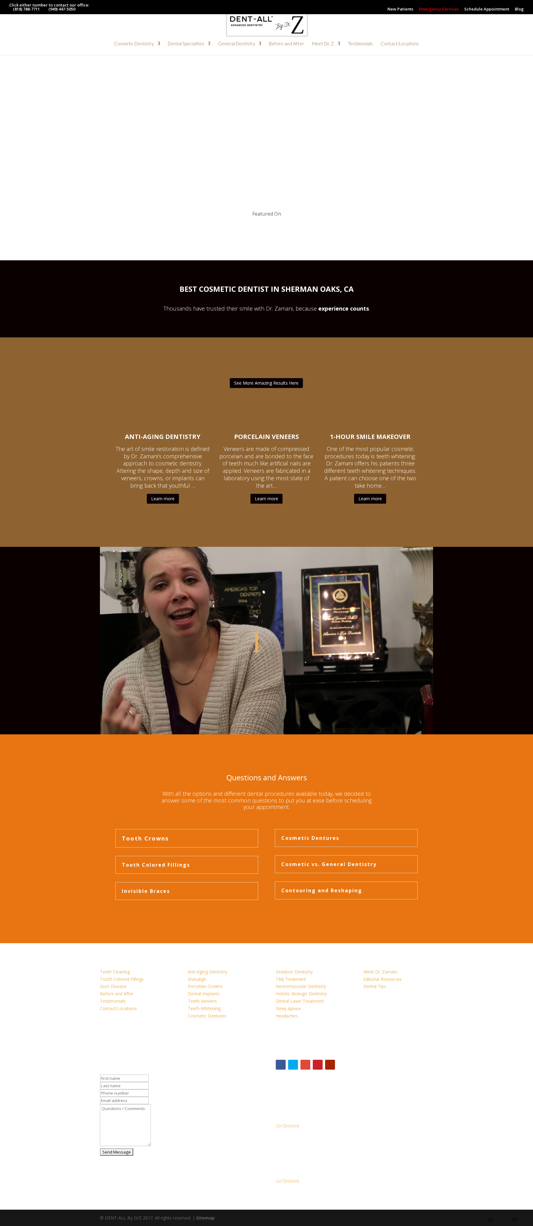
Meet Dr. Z (323, 43)
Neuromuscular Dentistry (301, 986)
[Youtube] (330, 1065)
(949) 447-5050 (61, 9)
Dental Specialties (186, 43)
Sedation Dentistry (294, 972)
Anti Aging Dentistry (207, 972)
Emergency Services (439, 9)
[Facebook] (281, 1065)
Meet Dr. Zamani (380, 972)
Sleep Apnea (288, 1008)
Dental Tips (374, 986)
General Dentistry (236, 43)
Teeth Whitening (204, 1008)
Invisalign (197, 979)
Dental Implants (204, 994)
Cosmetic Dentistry (134, 43)
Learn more (163, 499)
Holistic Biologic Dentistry (301, 994)
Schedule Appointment (486, 9)
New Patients (400, 9)
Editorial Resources (382, 979)
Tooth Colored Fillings (122, 979)
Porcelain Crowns (205, 986)
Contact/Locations (400, 43)
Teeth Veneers (202, 1001)
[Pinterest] (318, 1065)
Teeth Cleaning (115, 972)
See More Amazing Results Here (266, 383)
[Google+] (305, 1065)
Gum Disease (113, 986)
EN (515, 1219)
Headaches (287, 1016)
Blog (519, 9)
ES (490, 1219)
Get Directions (287, 1125)
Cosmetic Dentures (207, 1016)
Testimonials (360, 43)
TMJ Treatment (291, 979)
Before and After (286, 43)
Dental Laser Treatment (300, 1001)
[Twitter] (293, 1065)
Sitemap (205, 1218)
